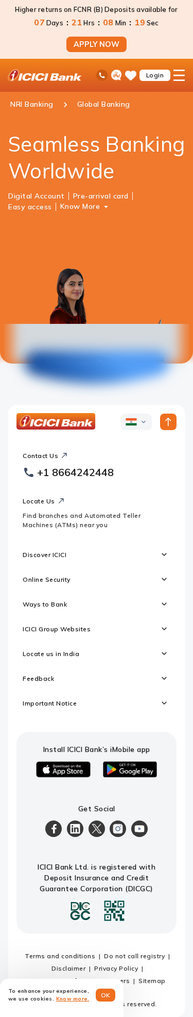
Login (155, 75)
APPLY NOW (96, 44)
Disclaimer (68, 968)
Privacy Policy (116, 968)
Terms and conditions (60, 956)
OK (106, 995)
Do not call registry (134, 956)
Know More (80, 206)
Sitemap (152, 981)
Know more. (73, 998)
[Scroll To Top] (168, 422)
